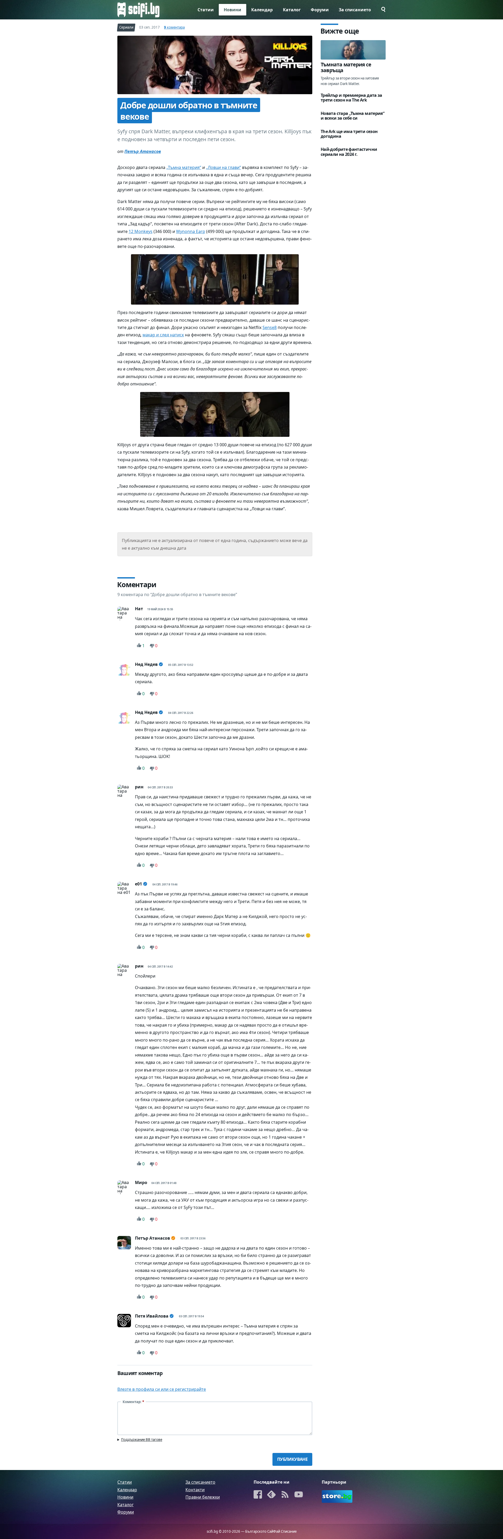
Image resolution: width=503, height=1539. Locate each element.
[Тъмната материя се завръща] (353, 50)
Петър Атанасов (142, 151)
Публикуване (292, 1459)
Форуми (320, 10)
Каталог (292, 10)
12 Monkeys (140, 231)
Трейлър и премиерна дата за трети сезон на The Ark (351, 97)
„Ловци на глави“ (223, 167)
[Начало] (138, 9)
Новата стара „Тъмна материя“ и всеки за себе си (352, 115)
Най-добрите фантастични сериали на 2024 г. (349, 151)
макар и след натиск (163, 335)
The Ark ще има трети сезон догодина (349, 134)
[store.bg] (337, 1496)
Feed (285, 1495)
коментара (174, 27)
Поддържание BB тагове (141, 1439)
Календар (262, 10)
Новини (232, 10)
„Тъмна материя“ (183, 167)
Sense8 (270, 327)
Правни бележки (202, 1497)
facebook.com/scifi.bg (258, 1495)
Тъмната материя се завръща (346, 67)
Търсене (381, 9)
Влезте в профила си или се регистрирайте (161, 1389)
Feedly (271, 1495)
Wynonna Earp (190, 231)
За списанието (355, 10)
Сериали (126, 27)
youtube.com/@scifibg (298, 1495)
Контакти (195, 1490)
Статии (206, 10)
